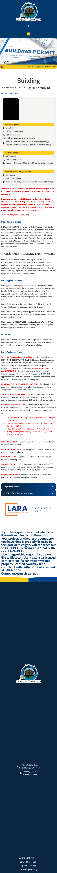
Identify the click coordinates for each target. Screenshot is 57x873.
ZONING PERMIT (8, 464)
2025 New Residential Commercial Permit (18, 357)
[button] (28, 34)
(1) (18, 371)
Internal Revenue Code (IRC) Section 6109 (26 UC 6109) (29, 429)
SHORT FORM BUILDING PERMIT (14, 394)
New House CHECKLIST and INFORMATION (19, 384)
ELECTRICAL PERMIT (10, 442)
